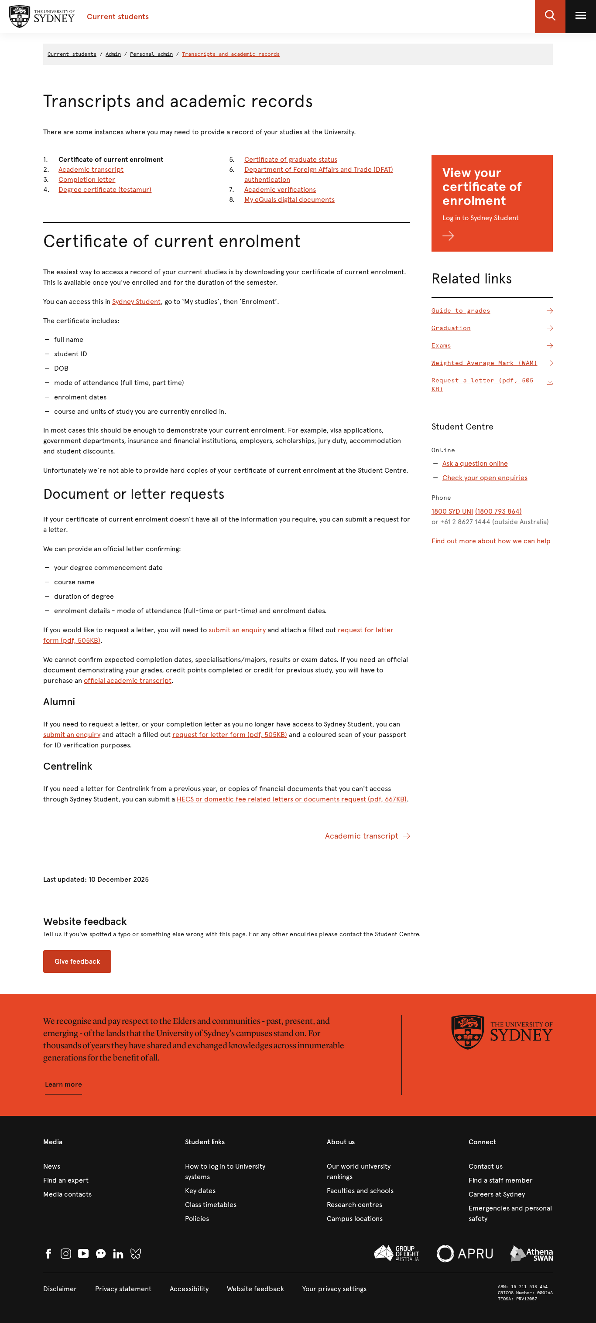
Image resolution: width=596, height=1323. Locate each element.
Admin (113, 54)
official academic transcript (127, 680)
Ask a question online (475, 463)
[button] (550, 16)
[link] (85, 1166)
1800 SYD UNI (452, 511)
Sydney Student (136, 301)
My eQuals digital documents (289, 199)
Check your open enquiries (484, 478)
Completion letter (86, 179)
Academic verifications (280, 189)
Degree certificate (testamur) (104, 189)
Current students (72, 54)
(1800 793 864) (498, 511)
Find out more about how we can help (491, 541)
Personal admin (151, 54)
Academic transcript (90, 169)
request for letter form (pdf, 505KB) (229, 734)
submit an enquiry (237, 630)
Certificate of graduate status (290, 159)
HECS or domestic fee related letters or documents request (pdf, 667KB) (292, 799)
